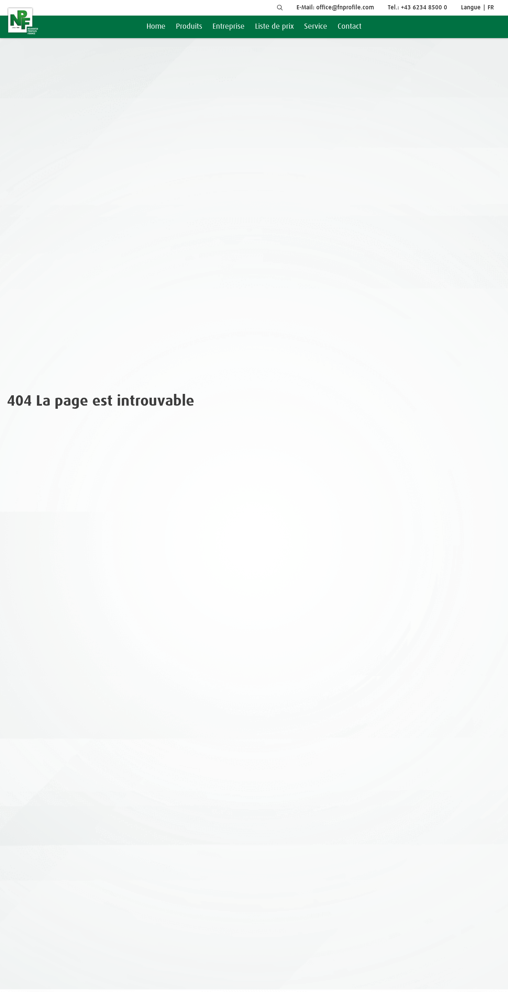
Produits (189, 26)
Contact (349, 26)
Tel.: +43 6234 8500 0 (417, 7)
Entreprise (229, 26)
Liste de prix (274, 26)
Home (156, 26)
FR (491, 7)
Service (315, 26)
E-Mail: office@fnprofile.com (335, 7)
